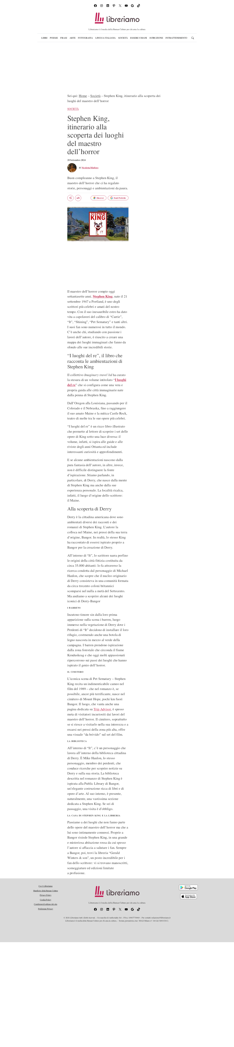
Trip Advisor (102, 709)
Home (83, 95)
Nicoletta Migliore (90, 167)
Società (95, 95)
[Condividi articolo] (70, 198)
